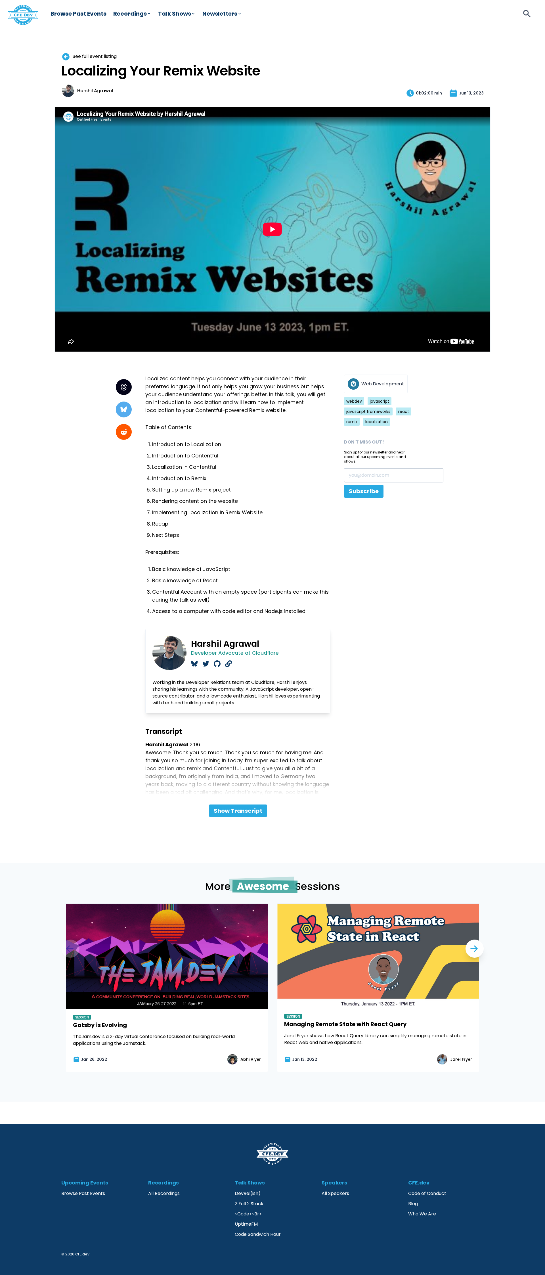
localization (376, 422)
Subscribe (364, 491)
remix (351, 422)
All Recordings (164, 1193)
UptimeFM (246, 1224)
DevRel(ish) (248, 1193)
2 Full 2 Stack (249, 1203)
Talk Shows (174, 14)
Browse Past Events (78, 14)
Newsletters (219, 14)
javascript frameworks (368, 411)
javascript (379, 401)
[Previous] (475, 949)
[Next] (70, 949)
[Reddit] (124, 432)
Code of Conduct (427, 1193)
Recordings (130, 14)
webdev (354, 401)
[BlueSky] (124, 409)
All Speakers (335, 1193)
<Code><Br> (248, 1214)
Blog (413, 1203)
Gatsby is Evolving (100, 1025)
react (403, 411)
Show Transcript (238, 811)
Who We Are (422, 1214)
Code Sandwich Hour (258, 1234)
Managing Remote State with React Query (345, 1024)
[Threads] (124, 387)
